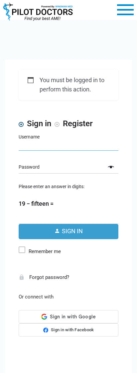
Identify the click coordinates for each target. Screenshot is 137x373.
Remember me (45, 251)
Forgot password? (48, 277)
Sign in (39, 123)
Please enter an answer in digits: (51, 186)
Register (78, 123)
